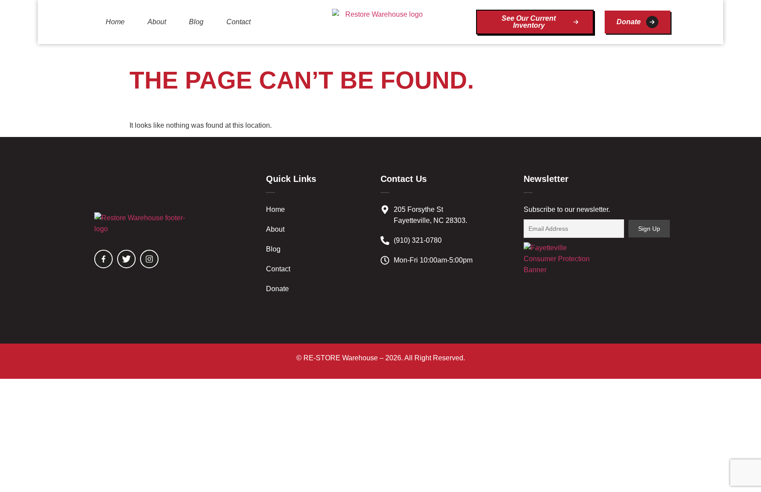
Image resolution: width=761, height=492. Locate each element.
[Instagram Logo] (149, 259)
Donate (277, 288)
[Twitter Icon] (126, 259)
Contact (238, 22)
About (157, 22)
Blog (196, 22)
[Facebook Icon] (103, 259)
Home (115, 22)
